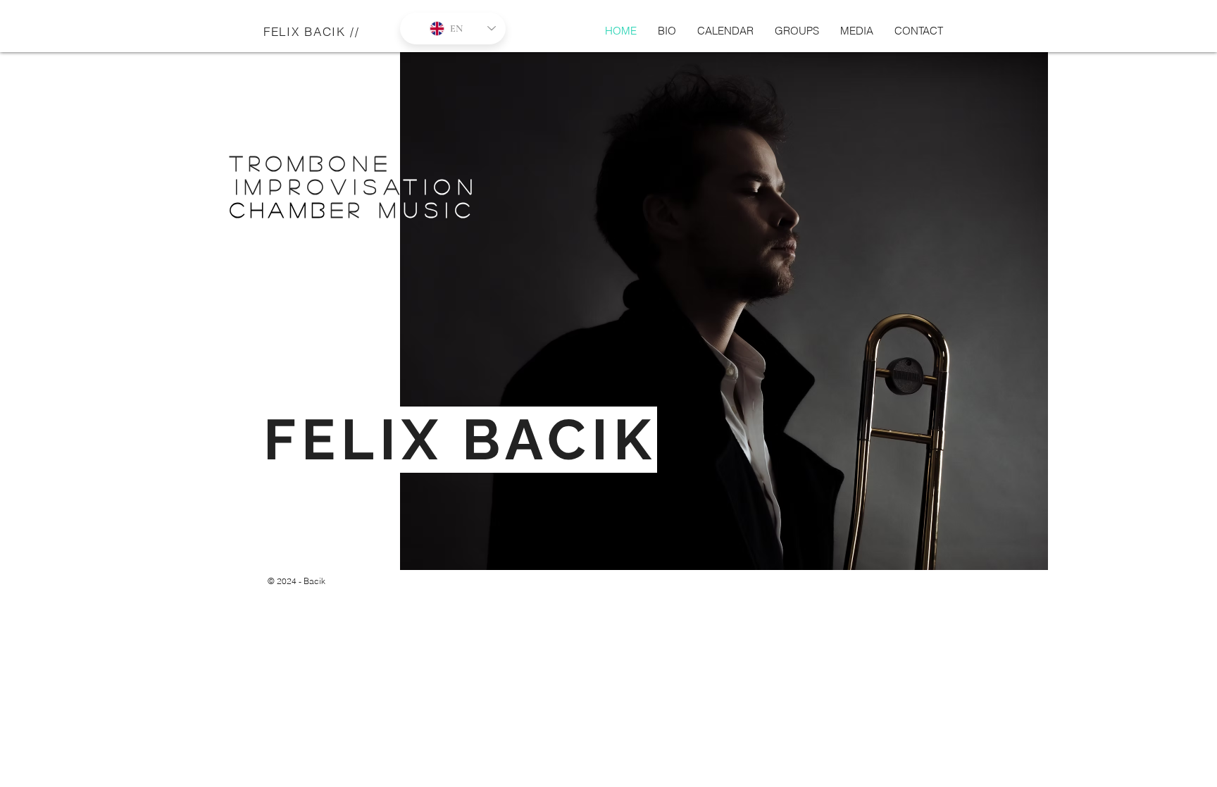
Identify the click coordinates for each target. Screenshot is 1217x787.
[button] (797, 30)
